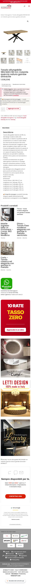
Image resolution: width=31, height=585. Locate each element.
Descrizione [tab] (5, 128)
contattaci (16, 95)
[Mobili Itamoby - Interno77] (7, 536)
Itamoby (13, 119)
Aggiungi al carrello (13, 108)
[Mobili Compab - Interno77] (15, 536)
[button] (27, 21)
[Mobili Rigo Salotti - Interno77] (24, 541)
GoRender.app (6, 564)
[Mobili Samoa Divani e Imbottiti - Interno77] (11, 545)
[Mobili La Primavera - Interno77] (24, 536)
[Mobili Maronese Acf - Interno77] (15, 541)
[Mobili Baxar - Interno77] (20, 545)
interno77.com (16, 576)
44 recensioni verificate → (15, 524)
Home (2, 15)
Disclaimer (14, 574)
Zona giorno (8, 15)
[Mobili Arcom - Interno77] (7, 541)
